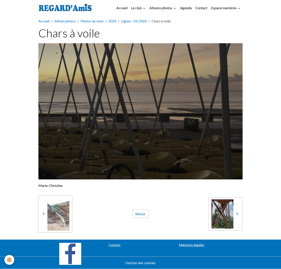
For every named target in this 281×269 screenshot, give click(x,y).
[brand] (66, 8)
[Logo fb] (70, 253)
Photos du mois (92, 21)
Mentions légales (191, 245)
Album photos (65, 21)
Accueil (122, 8)
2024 (112, 21)
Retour (140, 214)
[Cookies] (9, 260)
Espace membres (224, 8)
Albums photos (161, 8)
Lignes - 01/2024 (134, 21)
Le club (136, 8)
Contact (201, 8)
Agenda (186, 8)
